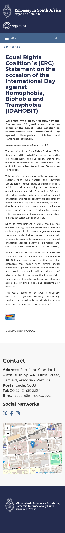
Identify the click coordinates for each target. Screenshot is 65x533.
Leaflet (40, 473)
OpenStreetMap (49, 473)
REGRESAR (12, 47)
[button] (32, 444)
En (54, 38)
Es (60, 38)
